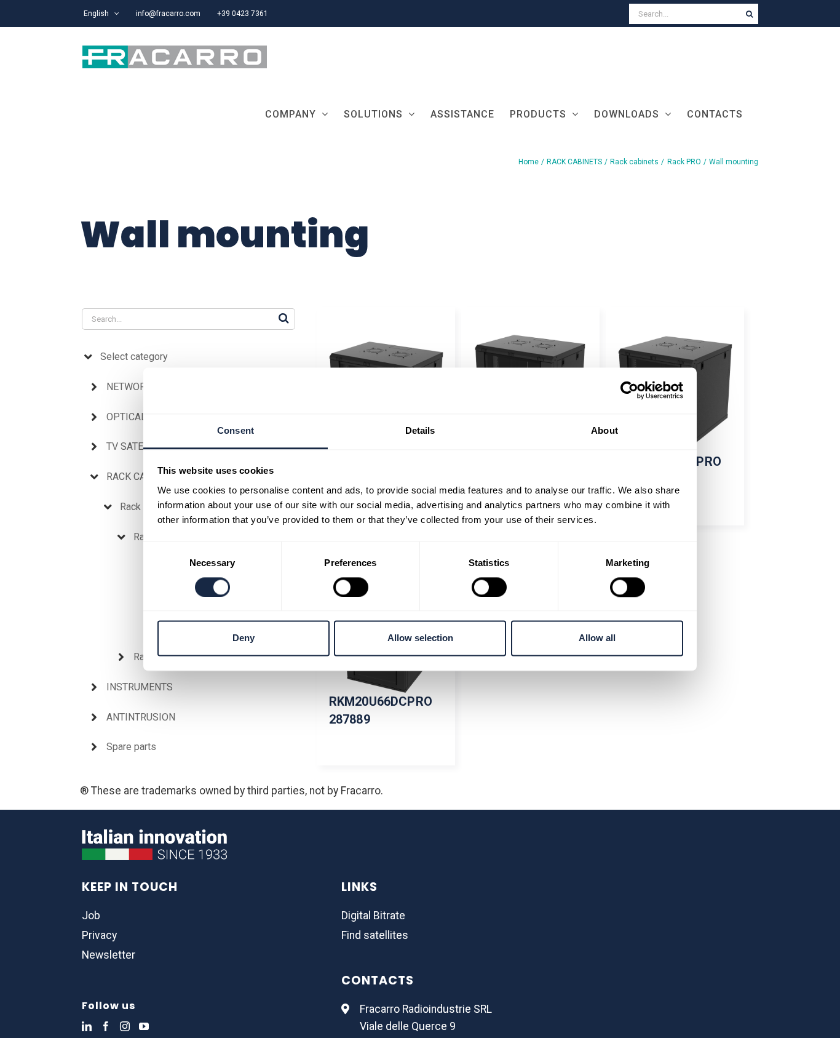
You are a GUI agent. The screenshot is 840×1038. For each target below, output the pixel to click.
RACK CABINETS (142, 476)
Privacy (99, 935)
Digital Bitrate (373, 915)
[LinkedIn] (87, 1026)
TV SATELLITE (137, 446)
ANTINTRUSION (140, 717)
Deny (243, 638)
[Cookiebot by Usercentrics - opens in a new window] (629, 390)
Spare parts (131, 747)
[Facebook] (106, 1026)
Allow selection (420, 638)
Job (91, 915)
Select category (134, 356)
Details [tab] (420, 430)
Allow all (597, 638)
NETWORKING (137, 387)
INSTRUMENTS (139, 687)
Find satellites (374, 935)
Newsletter (108, 955)
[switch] (350, 587)
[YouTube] (144, 1026)
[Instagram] (125, 1026)
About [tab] (604, 430)
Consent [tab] (235, 430)
